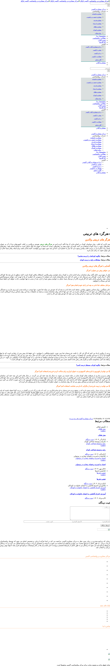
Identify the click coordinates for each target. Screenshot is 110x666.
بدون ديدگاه (90, 439)
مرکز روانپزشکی (100, 575)
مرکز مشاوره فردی (99, 592)
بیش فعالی (102, 429)
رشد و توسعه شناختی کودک (96, 443)
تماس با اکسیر (100, 619)
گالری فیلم (102, 621)
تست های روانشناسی (98, 615)
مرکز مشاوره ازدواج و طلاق (96, 596)
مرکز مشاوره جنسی (98, 587)
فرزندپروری (74, 419)
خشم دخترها (101, 473)
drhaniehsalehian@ (89, 660)
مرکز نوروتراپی (100, 566)
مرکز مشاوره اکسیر (85, 419)
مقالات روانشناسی (99, 617)
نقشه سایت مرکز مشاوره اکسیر (94, 611)
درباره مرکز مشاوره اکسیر (96, 613)
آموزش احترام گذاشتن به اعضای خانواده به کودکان (88, 488)
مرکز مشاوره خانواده (98, 583)
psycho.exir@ (88, 655)
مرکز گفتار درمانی (99, 570)
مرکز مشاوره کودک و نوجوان (95, 562)
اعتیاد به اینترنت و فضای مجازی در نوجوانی (90, 458)
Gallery (103, 431)
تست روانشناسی (100, 600)
